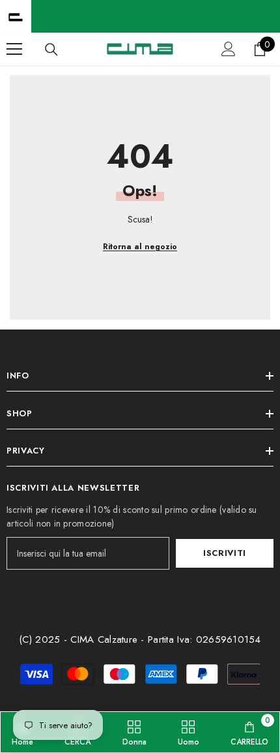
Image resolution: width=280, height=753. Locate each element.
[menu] (14, 49)
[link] (249, 732)
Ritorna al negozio (140, 247)
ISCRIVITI (224, 553)
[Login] (228, 49)
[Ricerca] (51, 49)
